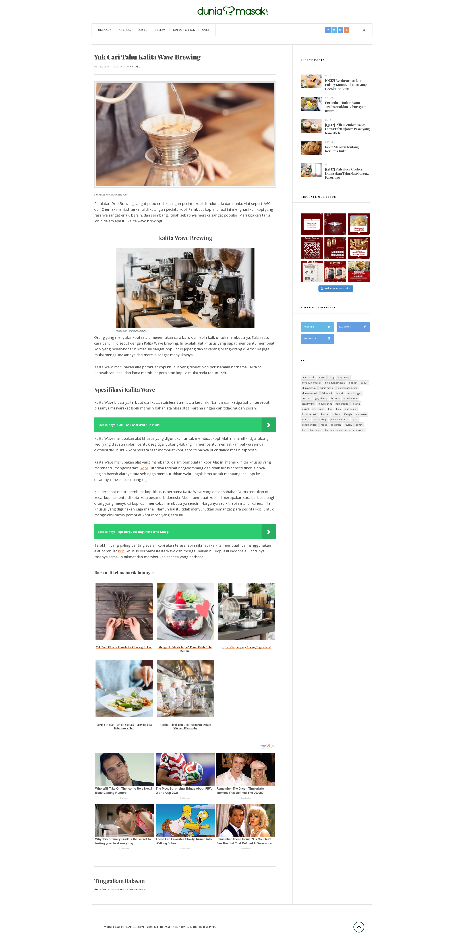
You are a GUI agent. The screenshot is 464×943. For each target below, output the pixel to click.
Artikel (125, 29)
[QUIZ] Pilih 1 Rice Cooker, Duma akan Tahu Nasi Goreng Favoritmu (347, 173)
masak (306, 419)
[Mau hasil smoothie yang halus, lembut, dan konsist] (335, 271)
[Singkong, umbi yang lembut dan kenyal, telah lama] (359, 248)
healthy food (350, 398)
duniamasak (309, 388)
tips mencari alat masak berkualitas (344, 430)
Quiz (205, 29)
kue (330, 409)
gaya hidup (321, 398)
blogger (353, 382)
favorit (339, 393)
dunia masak (327, 388)
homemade (341, 403)
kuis (338, 409)
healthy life (308, 403)
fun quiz (306, 398)
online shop (320, 419)
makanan (361, 414)
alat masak (308, 377)
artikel (321, 377)
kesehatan (318, 409)
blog (331, 377)
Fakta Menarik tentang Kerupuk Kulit (342, 149)
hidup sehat (325, 403)
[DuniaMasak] (232, 11)
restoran (336, 424)
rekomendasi (309, 424)
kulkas (336, 414)
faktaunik (327, 393)
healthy (335, 398)
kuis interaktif (309, 414)
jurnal (305, 409)
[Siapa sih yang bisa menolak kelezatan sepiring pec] (359, 271)
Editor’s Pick (184, 29)
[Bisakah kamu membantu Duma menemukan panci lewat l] (311, 248)
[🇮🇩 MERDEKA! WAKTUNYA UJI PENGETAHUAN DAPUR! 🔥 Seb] (311, 271)
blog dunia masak (335, 382)
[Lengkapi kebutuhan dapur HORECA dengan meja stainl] (335, 224)
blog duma (343, 377)
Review (160, 29)
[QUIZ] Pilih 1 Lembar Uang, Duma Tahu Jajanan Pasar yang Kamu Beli (347, 129)
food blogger (354, 393)
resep (324, 424)
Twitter (308, 327)
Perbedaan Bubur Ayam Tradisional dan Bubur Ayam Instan (345, 106)
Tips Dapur (315, 430)
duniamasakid (310, 393)
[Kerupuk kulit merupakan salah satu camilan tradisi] (359, 224)
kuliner (325, 414)
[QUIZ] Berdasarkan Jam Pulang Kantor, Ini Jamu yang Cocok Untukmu (346, 84)
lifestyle (348, 414)
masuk (114, 889)
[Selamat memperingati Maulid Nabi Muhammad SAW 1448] (335, 248)
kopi (144, 468)
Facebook (345, 327)
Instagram (310, 338)
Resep (143, 29)
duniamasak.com (347, 388)
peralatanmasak (339, 419)
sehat (359, 424)
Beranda (104, 29)
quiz (355, 419)
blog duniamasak (311, 382)
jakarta (356, 403)
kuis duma (350, 409)
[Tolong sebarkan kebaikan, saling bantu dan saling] (311, 224)
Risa (120, 66)
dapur (364, 382)
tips (304, 430)
